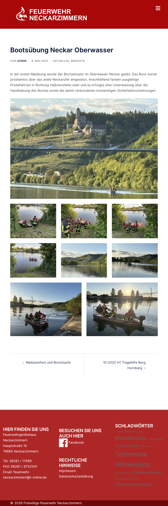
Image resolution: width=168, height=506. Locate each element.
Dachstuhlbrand (155, 439)
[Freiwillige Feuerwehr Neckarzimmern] (51, 14)
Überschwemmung (133, 484)
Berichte (78, 60)
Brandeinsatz (130, 438)
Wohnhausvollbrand (125, 478)
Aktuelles (61, 60)
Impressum (67, 471)
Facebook (76, 442)
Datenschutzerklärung (76, 476)
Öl (137, 478)
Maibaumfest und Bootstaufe (48, 362)
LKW (142, 446)
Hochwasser (127, 445)
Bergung (138, 431)
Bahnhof (119, 431)
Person (149, 446)
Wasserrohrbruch (124, 473)
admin (22, 60)
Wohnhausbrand (147, 472)
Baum (129, 431)
